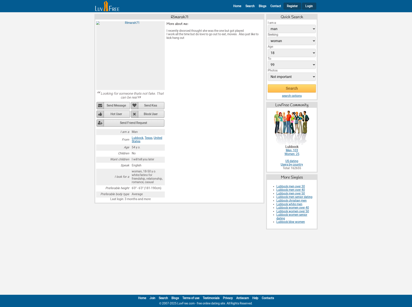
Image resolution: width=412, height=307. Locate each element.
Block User (151, 114)
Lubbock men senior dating (294, 197)
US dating (291, 161)
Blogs (262, 6)
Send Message (116, 105)
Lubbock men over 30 (290, 186)
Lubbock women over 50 (292, 211)
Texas (148, 138)
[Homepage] (107, 6)
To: (270, 59)
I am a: (272, 23)
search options (292, 96)
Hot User (116, 114)
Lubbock (137, 138)
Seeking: (273, 34)
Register (292, 6)
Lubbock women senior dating (291, 216)
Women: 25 (292, 154)
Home (237, 6)
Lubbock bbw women (290, 222)
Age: (271, 47)
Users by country (292, 164)
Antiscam (242, 298)
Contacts (268, 298)
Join (152, 298)
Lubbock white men (289, 204)
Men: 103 (292, 150)
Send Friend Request (133, 123)
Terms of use (190, 298)
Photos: (273, 70)
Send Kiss (150, 105)
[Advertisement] (206, 263)
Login (309, 6)
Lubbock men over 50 (290, 193)
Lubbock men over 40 (290, 190)
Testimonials (211, 298)
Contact (275, 6)
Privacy (228, 298)
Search (250, 6)
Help (255, 298)
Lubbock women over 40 (292, 208)
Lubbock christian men (291, 200)
